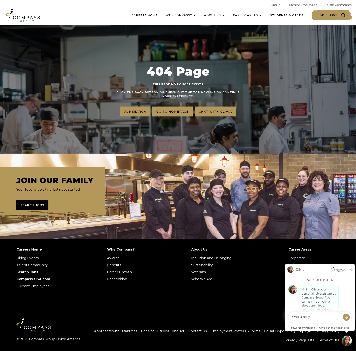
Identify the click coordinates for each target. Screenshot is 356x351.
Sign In (276, 5)
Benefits (114, 265)
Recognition (117, 279)
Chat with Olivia (215, 111)
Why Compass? (179, 15)
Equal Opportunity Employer (288, 331)
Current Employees (303, 5)
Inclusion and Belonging (211, 258)
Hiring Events (27, 258)
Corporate (296, 258)
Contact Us (198, 331)
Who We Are (201, 279)
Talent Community (339, 5)
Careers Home (144, 15)
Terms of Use (329, 340)
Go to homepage (172, 111)
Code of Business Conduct (162, 331)
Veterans (198, 272)
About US (213, 15)
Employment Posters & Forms (235, 331)
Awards (113, 258)
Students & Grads (286, 15)
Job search (135, 111)
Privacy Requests (300, 340)
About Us (199, 249)
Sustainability (202, 265)
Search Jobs (32, 205)
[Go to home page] (22, 15)
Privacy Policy (328, 331)
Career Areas (246, 15)
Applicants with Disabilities (115, 331)
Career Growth (119, 272)
